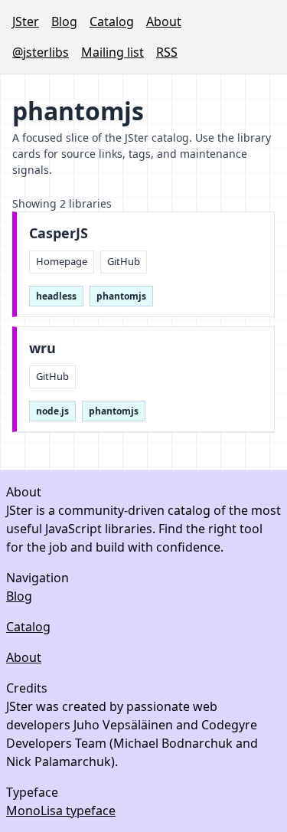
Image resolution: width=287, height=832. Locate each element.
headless (56, 296)
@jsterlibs (40, 52)
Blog (64, 21)
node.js (52, 411)
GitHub (123, 261)
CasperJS (58, 233)
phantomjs (121, 296)
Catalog (112, 21)
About (163, 21)
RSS (167, 52)
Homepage (61, 261)
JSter (25, 21)
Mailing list (112, 52)
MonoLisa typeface (61, 810)
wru (42, 348)
